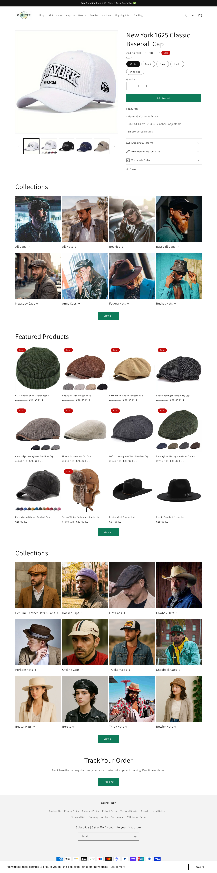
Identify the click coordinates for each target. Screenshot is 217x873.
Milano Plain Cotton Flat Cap (76, 456)
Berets (66, 726)
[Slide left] (19, 146)
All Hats (67, 246)
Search (145, 811)
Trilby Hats (116, 726)
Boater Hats (23, 726)
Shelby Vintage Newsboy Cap (76, 395)
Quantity (130, 79)
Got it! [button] (200, 867)
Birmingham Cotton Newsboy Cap (126, 395)
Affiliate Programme (112, 816)
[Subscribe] (135, 837)
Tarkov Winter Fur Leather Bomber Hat (81, 517)
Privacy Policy (71, 811)
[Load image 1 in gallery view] (31, 146)
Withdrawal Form (136, 816)
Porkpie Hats (24, 670)
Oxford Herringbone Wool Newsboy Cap (129, 456)
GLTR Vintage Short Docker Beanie (32, 395)
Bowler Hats (164, 726)
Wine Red (135, 71)
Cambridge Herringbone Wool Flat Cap (34, 456)
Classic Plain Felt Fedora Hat (170, 517)
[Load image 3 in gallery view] (66, 146)
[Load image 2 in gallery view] (49, 146)
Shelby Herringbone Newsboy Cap (173, 395)
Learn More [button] (118, 866)
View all (108, 315)
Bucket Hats (164, 303)
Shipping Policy (90, 811)
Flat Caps (115, 613)
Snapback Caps (166, 670)
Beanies (114, 246)
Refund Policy (109, 811)
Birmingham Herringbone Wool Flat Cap (176, 456)
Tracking (108, 781)
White (133, 64)
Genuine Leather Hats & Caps (35, 613)
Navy (162, 64)
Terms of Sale (78, 816)
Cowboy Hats (165, 613)
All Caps (20, 246)
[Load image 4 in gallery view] (84, 146)
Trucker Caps (118, 670)
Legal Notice (158, 811)
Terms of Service (129, 811)
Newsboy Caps (25, 303)
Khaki (177, 64)
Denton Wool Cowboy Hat (122, 517)
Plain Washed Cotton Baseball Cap (32, 517)
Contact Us (55, 811)
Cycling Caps (70, 670)
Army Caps (69, 303)
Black (148, 64)
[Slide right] (114, 146)
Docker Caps (70, 613)
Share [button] (133, 169)
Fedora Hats (117, 303)
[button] (70, 15)
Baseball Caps (165, 246)
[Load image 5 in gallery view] (102, 146)
